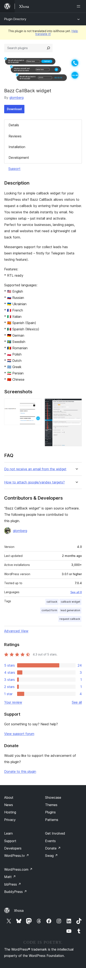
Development (19, 157)
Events (50, 841)
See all (77, 702)
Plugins (50, 812)
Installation (17, 147)
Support (14, 169)
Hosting (10, 812)
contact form (49, 610)
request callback (69, 618)
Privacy (10, 820)
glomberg (16, 97)
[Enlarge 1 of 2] (36, 404)
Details (14, 125)
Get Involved (55, 833)
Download (14, 109)
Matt (10, 877)
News (8, 805)
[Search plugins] (48, 48)
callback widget (70, 601)
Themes (51, 805)
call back (52, 601)
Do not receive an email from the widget (35, 469)
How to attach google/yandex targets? (34, 482)
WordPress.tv (16, 855)
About (8, 797)
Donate (53, 848)
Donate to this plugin (20, 771)
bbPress (12, 884)
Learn (8, 833)
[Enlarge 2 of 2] (76, 404)
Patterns (51, 820)
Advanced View (16, 631)
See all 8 (76, 592)
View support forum (19, 734)
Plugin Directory (15, 19)
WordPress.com (18, 869)
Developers (13, 848)
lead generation (70, 610)
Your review (13, 702)
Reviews (15, 136)
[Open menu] (79, 6)
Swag (51, 855)
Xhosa (19, 910)
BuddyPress (15, 892)
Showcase (53, 797)
